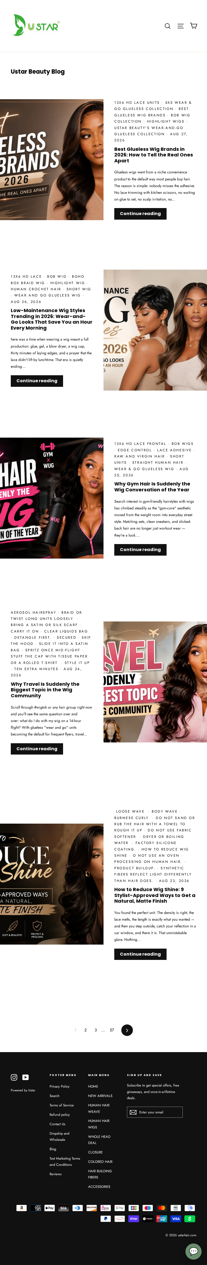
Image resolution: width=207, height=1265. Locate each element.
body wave (166, 811)
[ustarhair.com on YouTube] (25, 1077)
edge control (136, 450)
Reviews (55, 1174)
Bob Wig (57, 276)
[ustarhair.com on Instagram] (14, 1077)
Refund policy (60, 1114)
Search (55, 1095)
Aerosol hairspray (34, 612)
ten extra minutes (37, 668)
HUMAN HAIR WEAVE (98, 1108)
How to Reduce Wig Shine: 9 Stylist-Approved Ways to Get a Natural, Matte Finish (154, 895)
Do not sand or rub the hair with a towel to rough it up (154, 824)
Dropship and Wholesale (59, 1136)
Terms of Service (62, 1105)
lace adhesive (175, 450)
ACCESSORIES (99, 1186)
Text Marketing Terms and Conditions (65, 1161)
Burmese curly (133, 817)
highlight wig (68, 282)
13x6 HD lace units (137, 102)
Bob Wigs (183, 443)
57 (112, 1030)
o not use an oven (157, 855)
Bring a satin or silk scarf (45, 624)
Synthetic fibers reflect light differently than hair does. (153, 874)
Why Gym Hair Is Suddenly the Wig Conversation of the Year (152, 486)
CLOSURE (95, 1152)
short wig (79, 289)
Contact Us (57, 1124)
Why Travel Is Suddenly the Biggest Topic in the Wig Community (45, 690)
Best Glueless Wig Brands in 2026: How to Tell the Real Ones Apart (153, 155)
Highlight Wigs (166, 121)
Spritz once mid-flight (53, 650)
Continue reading (140, 213)
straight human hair (158, 462)
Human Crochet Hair (37, 289)
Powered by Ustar (23, 1090)
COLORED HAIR (100, 1161)
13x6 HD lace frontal (141, 443)
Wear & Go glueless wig (145, 468)
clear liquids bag (67, 631)
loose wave (131, 811)
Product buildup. (135, 868)
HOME (93, 1086)
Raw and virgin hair (140, 456)
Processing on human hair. (149, 861)
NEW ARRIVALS (100, 1095)
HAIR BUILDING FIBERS (100, 1174)
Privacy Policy (60, 1086)
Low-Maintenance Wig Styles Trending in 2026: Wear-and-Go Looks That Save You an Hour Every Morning (51, 319)
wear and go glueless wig (48, 295)
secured (67, 637)
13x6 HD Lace (27, 276)
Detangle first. (33, 637)
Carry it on (26, 631)
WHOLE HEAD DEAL (99, 1139)
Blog (53, 1149)
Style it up (77, 662)
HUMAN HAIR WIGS (98, 1124)
